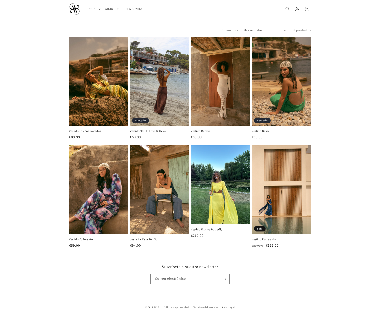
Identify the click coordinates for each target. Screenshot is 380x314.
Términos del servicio (205, 307)
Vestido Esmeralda (264, 239)
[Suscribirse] (224, 279)
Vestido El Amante (81, 239)
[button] (94, 8)
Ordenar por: (230, 30)
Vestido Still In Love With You (148, 131)
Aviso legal (228, 307)
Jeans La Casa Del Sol (144, 239)
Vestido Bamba (201, 131)
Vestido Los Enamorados (85, 131)
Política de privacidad (176, 307)
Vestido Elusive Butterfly (206, 229)
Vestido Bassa (261, 131)
